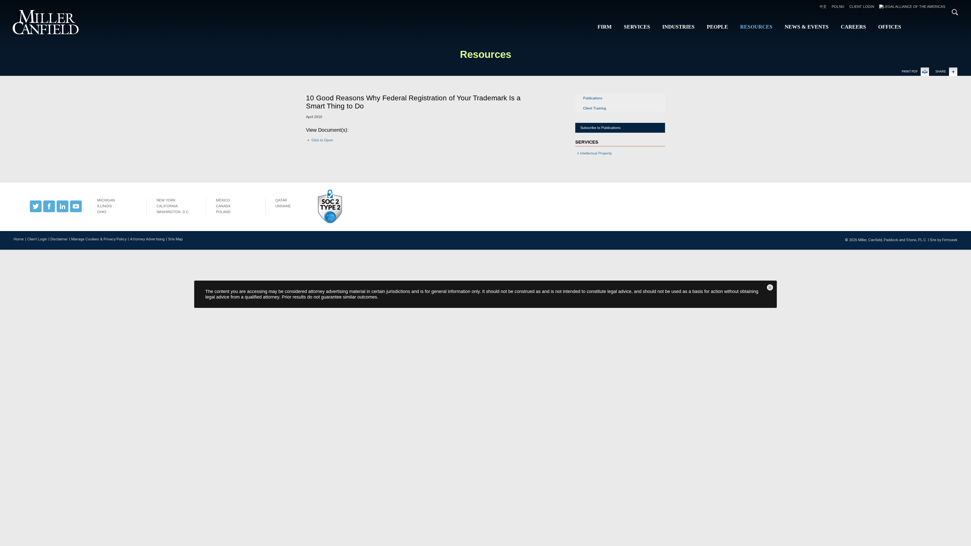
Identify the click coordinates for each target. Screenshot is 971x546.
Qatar (281, 200)
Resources (756, 27)
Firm (605, 27)
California (167, 206)
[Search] (955, 12)
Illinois (104, 206)
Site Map (175, 239)
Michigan (106, 200)
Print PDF (910, 71)
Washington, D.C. (173, 212)
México (223, 200)
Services (637, 27)
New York (166, 200)
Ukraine (283, 206)
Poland (223, 212)
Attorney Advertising (147, 239)
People (717, 27)
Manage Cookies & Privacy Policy (98, 239)
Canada (223, 206)
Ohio (101, 212)
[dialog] (485, 294)
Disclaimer (59, 239)
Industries (678, 27)
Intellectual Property (596, 153)
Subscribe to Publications (600, 128)
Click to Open (322, 140)
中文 (823, 7)
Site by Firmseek (943, 240)
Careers (853, 27)
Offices (889, 27)
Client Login (861, 7)
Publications (592, 98)
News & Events (807, 27)
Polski (838, 7)
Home (19, 239)
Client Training (594, 108)
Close (770, 287)
